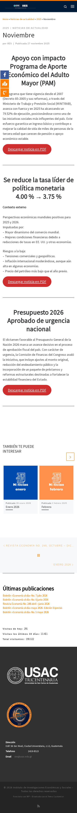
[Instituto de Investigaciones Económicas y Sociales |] (20, 5)
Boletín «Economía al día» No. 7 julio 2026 (25, 595)
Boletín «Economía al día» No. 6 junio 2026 (25, 599)
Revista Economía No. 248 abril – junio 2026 (26, 603)
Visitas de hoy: (13, 629)
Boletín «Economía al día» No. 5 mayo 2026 (26, 612)
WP (28, 796)
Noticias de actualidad (22, 19)
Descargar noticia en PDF (27, 149)
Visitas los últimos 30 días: (22, 634)
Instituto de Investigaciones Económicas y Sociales (42, 787)
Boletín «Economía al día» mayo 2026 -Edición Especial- (33, 608)
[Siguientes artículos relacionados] (70, 457)
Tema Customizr (56, 796)
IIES (9, 43)
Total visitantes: (14, 639)
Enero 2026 (12, 507)
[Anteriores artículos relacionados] (62, 457)
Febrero (46, 507)
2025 (38, 19)
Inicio (5, 19)
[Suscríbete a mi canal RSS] (38, 806)
